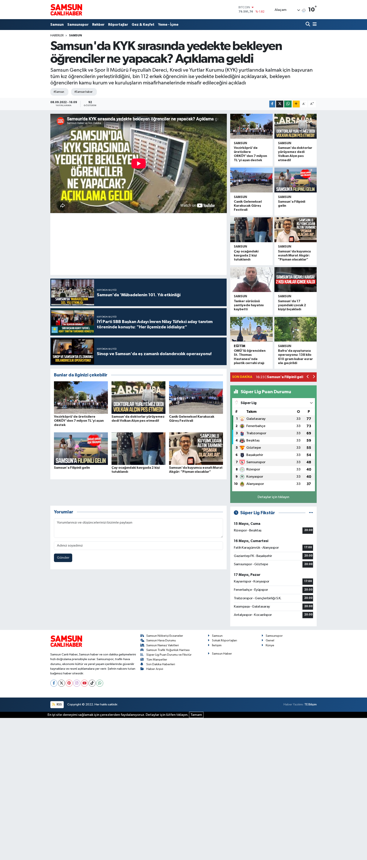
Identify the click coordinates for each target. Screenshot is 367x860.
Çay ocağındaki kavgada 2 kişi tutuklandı (246, 255)
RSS (59, 704)
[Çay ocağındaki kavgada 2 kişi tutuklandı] (138, 448)
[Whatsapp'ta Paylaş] (288, 104)
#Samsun (59, 91)
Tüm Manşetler (156, 659)
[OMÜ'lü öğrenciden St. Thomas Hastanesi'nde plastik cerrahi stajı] (251, 329)
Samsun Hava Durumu (161, 640)
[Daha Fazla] (296, 104)
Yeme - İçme (168, 24)
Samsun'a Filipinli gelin (72, 467)
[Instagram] (76, 683)
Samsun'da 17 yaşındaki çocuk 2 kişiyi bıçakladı (292, 305)
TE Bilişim (310, 704)
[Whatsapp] (99, 683)
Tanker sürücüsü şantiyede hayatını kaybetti (249, 305)
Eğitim (239, 346)
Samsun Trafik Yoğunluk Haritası (168, 650)
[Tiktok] (92, 683)
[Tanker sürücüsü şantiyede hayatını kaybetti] (251, 279)
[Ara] (308, 24)
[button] (308, 377)
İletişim (217, 645)
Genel (270, 640)
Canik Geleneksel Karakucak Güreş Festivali (248, 205)
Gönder (63, 558)
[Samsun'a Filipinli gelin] (81, 448)
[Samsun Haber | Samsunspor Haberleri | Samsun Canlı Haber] (66, 9)
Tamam (196, 715)
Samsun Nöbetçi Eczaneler (164, 635)
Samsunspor (78, 24)
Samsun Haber (222, 653)
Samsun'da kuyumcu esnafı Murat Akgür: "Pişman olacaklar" (294, 255)
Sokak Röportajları (224, 640)
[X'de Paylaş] (279, 104)
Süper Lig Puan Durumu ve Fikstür (169, 654)
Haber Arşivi (154, 669)
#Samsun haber (83, 91)
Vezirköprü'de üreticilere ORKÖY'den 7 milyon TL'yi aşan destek (79, 420)
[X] (61, 683)
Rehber (98, 24)
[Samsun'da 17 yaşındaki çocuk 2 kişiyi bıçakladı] (295, 279)
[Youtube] (84, 683)
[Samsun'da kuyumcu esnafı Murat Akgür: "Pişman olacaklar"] (196, 448)
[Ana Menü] (314, 24)
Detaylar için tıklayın (273, 497)
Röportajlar (118, 24)
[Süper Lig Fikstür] (311, 513)
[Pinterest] (69, 683)
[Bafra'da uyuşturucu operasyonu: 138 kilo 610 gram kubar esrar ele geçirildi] (295, 329)
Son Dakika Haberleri (160, 664)
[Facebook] (53, 683)
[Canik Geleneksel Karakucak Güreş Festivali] (196, 397)
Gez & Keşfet (143, 24)
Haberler (57, 35)
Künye (270, 645)
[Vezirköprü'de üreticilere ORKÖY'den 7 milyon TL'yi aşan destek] (81, 397)
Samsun (57, 24)
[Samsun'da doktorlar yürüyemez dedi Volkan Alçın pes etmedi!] (138, 397)
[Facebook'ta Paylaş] (272, 104)
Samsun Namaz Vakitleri (162, 645)
